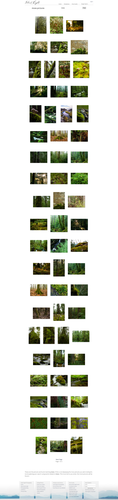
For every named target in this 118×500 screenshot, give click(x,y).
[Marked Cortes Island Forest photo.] (58, 446)
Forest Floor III (32, 300)
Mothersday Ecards (73, 493)
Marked (50, 456)
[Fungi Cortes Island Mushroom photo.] (35, 114)
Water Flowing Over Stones (37, 369)
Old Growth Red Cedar (56, 369)
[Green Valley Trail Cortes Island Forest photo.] (59, 268)
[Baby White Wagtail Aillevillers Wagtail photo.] (83, 114)
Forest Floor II (52, 146)
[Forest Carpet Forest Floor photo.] (38, 423)
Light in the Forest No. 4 (71, 369)
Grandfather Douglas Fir (76, 346)
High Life (71, 300)
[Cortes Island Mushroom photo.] (38, 137)
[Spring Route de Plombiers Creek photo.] (79, 92)
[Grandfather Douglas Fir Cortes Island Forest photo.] (81, 336)
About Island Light (24, 486)
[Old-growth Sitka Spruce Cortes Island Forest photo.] (38, 157)
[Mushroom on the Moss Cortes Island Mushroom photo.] (79, 246)
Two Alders (69, 279)
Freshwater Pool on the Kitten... (64, 125)
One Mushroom (73, 456)
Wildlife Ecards (72, 488)
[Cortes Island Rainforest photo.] (50, 115)
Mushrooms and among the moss (76, 189)
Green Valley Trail (55, 279)
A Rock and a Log (53, 391)
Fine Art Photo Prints (57, 486)
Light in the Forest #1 (33, 57)
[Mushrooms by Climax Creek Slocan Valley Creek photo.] (79, 402)
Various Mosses (32, 235)
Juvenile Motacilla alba (33, 412)
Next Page (59, 459)
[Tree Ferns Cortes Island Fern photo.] (50, 70)
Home (60, 4)
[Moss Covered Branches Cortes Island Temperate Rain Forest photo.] (41, 25)
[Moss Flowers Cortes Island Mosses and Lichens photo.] (56, 25)
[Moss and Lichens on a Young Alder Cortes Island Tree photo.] (76, 202)
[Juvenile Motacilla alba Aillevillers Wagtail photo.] (38, 402)
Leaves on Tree (31, 80)
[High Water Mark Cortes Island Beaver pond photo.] (59, 423)
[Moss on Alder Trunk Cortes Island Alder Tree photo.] (59, 201)
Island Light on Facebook (90, 491)
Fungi (30, 125)
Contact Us (23, 489)
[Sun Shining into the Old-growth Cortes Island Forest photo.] (38, 92)
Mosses (66, 36)
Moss (30, 189)
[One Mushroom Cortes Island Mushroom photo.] (76, 446)
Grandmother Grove (33, 256)
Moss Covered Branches (38, 36)
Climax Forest (59, 346)
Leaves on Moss (53, 57)
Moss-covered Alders (74, 167)
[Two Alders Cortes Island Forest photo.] (76, 269)
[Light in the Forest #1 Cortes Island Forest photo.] (38, 47)
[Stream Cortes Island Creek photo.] (59, 246)
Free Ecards (74, 4)
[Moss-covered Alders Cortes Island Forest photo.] (79, 157)
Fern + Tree (52, 412)
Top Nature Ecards (73, 486)
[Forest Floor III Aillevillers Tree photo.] (38, 290)
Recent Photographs (41, 489)
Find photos (66, 4)
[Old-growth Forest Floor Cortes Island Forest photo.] (59, 312)
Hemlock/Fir (44, 346)
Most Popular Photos (41, 488)
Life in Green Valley (71, 323)
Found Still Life (52, 300)
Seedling (33, 279)
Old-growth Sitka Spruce (34, 167)
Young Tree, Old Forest (74, 146)
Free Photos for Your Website (59, 488)
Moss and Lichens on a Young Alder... (74, 212)
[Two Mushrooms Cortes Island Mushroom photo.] (81, 70)
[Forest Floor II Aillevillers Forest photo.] (59, 136)
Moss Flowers (51, 36)
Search (38, 493)
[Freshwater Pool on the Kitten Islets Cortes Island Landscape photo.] (66, 114)
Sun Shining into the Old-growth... (35, 102)
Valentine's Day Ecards (74, 496)
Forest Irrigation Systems (74, 391)
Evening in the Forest (36, 323)
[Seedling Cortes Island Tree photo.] (41, 269)
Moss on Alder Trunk (56, 212)
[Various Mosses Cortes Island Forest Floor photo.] (38, 225)
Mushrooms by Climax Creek (75, 412)
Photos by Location (41, 484)
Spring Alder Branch (74, 433)
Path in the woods (53, 102)
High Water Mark (53, 433)
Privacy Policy (23, 491)
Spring (71, 102)
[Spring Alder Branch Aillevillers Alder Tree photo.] (79, 423)
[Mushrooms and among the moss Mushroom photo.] (79, 179)
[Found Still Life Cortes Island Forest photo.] (59, 290)
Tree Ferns (45, 80)
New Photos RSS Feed (89, 489)
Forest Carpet (32, 433)
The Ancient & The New (32, 346)
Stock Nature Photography (58, 484)
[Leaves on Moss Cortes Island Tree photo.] (59, 47)
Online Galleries (40, 491)
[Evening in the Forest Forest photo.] (41, 313)
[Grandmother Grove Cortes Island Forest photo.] (38, 246)
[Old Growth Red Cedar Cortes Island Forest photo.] (59, 359)
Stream (51, 256)
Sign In (91, 1)
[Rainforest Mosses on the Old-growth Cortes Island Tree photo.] (41, 202)
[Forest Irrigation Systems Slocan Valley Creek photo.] (79, 381)
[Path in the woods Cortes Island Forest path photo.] (59, 92)
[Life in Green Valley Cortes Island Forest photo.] (76, 313)
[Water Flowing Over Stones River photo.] (41, 360)
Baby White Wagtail (79, 125)
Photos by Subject (40, 486)
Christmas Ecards (72, 489)
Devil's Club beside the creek (34, 391)
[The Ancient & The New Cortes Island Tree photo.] (34, 336)
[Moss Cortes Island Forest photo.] (38, 179)
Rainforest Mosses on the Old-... (38, 212)
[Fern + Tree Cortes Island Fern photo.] (59, 402)
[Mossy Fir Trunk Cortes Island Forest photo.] (59, 157)
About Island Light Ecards (74, 484)
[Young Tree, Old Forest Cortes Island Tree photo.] (79, 136)
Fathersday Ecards (73, 494)
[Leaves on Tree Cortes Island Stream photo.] (35, 70)
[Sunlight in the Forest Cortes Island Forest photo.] (79, 225)
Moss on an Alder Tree (74, 57)
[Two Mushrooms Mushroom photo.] (64, 70)
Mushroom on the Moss (74, 256)
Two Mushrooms (61, 80)
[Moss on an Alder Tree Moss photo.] (79, 47)
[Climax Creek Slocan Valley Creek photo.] (41, 446)
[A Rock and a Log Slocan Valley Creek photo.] (59, 381)
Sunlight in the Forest (74, 235)
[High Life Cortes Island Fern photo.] (79, 290)
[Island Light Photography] (32, 4)
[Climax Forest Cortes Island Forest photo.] (63, 336)
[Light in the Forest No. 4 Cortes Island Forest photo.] (76, 360)
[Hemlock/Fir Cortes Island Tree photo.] (49, 336)
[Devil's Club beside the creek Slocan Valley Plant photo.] (38, 381)
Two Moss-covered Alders (55, 235)
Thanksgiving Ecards (73, 491)
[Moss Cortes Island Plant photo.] (59, 179)
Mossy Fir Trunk (53, 167)
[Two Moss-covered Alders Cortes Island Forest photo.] (59, 224)
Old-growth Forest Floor (57, 323)
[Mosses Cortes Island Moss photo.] (74, 26)
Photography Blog (24, 488)
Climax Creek (37, 456)
